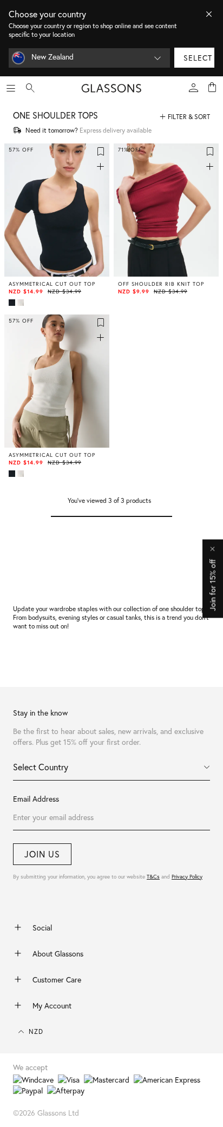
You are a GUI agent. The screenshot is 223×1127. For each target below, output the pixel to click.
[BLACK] (13, 302)
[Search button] (30, 88)
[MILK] (21, 302)
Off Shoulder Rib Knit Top (161, 284)
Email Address (36, 799)
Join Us (42, 854)
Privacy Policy (187, 876)
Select (197, 58)
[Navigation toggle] (10, 88)
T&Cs (153, 876)
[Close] (209, 14)
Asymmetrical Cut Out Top (52, 284)
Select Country (40, 766)
